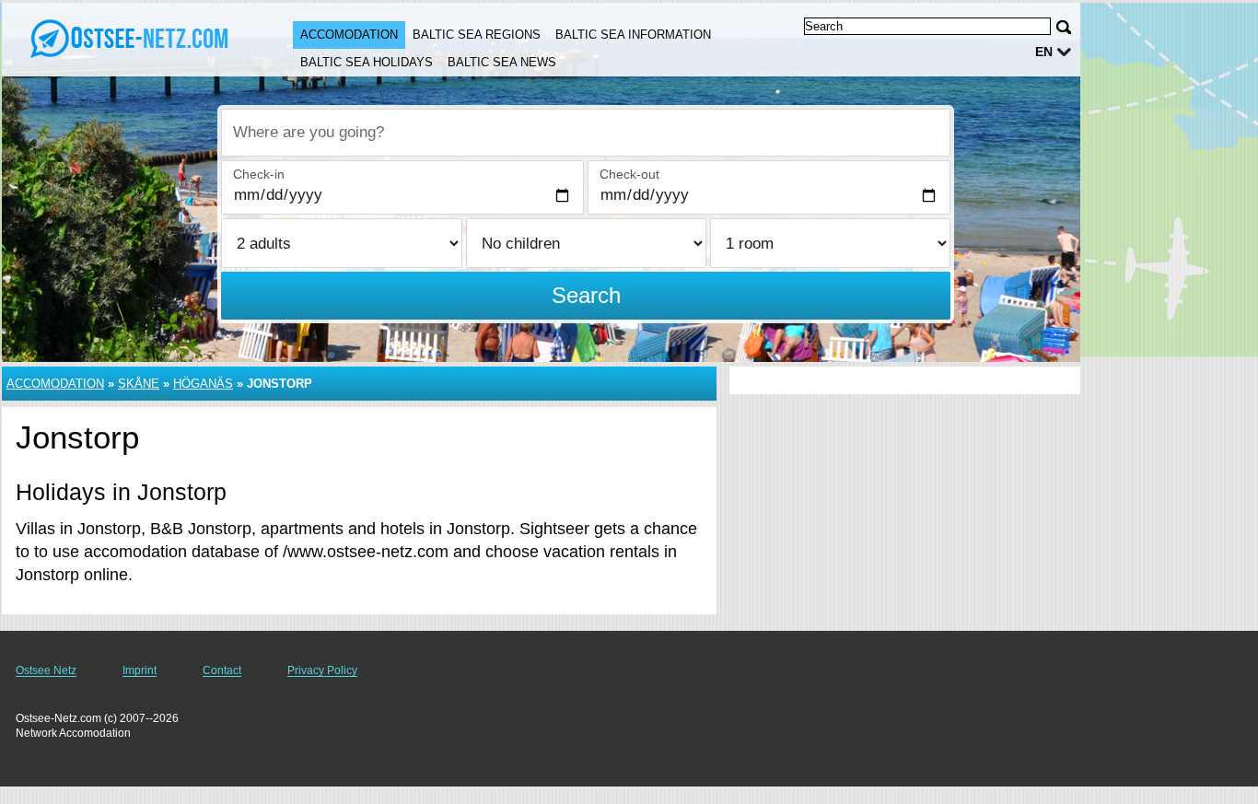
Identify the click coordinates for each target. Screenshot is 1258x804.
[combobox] (585, 133)
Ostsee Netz (46, 670)
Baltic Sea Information (633, 34)
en (1044, 51)
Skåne (138, 383)
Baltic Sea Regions (477, 34)
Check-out (629, 174)
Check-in (259, 174)
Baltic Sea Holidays (366, 62)
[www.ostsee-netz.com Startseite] (129, 37)
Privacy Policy (322, 670)
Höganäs (203, 383)
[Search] (1063, 27)
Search (586, 295)
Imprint (139, 670)
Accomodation (349, 34)
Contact (222, 670)
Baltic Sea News (502, 62)
